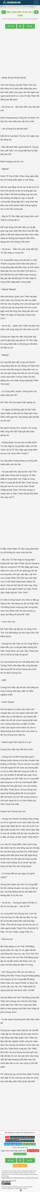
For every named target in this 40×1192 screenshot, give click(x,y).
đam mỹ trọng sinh (12, 1141)
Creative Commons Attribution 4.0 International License (17, 1187)
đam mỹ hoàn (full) (29, 1144)
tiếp (28, 26)
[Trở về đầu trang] (21, 1190)
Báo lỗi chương (21, 1166)
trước (12, 26)
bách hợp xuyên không (13, 1144)
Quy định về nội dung (32, 1178)
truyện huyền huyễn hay (20, 1147)
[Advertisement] (20, 54)
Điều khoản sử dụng (19, 1178)
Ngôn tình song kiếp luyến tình (13, 1150)
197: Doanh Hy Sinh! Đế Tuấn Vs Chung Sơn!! (21, 19)
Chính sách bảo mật (7, 1178)
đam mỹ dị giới (33, 1150)
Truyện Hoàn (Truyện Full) (12, 1171)
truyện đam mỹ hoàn (27, 1141)
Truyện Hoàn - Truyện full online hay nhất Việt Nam (12, 2)
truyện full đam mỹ (20, 1154)
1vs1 (7, 1137)
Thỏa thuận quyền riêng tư (9, 1180)
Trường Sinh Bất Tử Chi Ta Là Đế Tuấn (20, 13)
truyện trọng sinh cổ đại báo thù (22, 1137)
